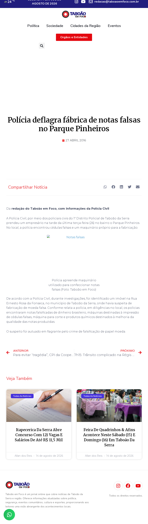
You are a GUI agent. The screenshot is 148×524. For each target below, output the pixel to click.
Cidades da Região (85, 25)
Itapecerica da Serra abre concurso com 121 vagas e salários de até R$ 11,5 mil (39, 435)
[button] (42, 46)
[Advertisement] (74, 77)
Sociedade (54, 25)
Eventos (114, 25)
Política (33, 25)
